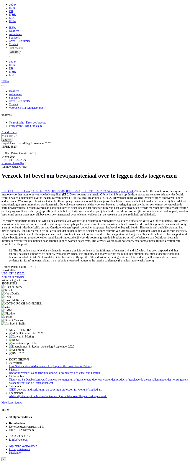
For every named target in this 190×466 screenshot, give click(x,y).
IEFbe (12, 21)
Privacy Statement (19, 449)
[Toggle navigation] (2, 85)
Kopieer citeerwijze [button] (12, 163)
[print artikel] (1, 150)
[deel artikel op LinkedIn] (4, 150)
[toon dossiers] (5, 150)
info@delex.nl (20, 439)
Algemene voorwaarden (23, 445)
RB (11, 11)
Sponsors (14, 37)
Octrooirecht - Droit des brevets (27, 122)
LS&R (13, 17)
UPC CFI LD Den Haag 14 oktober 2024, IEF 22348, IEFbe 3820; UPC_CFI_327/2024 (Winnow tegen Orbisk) (68, 191)
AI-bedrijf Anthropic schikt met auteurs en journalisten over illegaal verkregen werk (58, 396)
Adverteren (15, 34)
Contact (13, 44)
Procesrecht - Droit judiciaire (25, 125)
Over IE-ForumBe (19, 40)
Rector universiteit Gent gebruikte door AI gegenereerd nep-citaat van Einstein (55, 372)
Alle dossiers (9, 132)
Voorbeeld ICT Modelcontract (26, 107)
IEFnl (12, 7)
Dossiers (14, 30)
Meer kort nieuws (11, 402)
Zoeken (14, 51)
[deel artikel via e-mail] (2, 150)
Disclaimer (15, 452)
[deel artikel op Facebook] (3, 150)
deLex (12, 4)
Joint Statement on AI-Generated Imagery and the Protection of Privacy (50, 366)
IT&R (12, 14)
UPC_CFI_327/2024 (13, 160)
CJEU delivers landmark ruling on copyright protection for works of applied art (55, 389)
